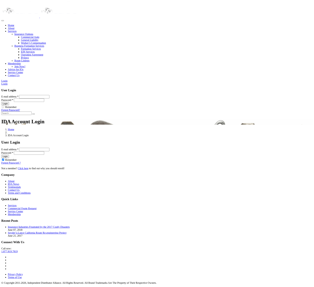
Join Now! (19, 66)
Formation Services (31, 48)
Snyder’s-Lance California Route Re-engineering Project (37, 232)
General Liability (29, 40)
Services (12, 31)
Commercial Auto (30, 37)
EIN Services (28, 51)
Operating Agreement (32, 54)
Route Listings (21, 60)
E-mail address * (9, 96)
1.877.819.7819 (9, 251)
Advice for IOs (15, 69)
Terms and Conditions (19, 192)
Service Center (15, 72)
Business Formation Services (29, 45)
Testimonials (14, 187)
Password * (7, 100)
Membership (14, 63)
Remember (11, 107)
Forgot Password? (10, 110)
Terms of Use (15, 277)
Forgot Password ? (11, 162)
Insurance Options (23, 34)
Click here (23, 168)
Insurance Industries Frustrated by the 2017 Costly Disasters (39, 227)
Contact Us (13, 75)
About (11, 28)
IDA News (13, 184)
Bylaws (25, 57)
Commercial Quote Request (22, 208)
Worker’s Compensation (33, 43)
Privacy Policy (15, 274)
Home (11, 25)
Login (4, 80)
